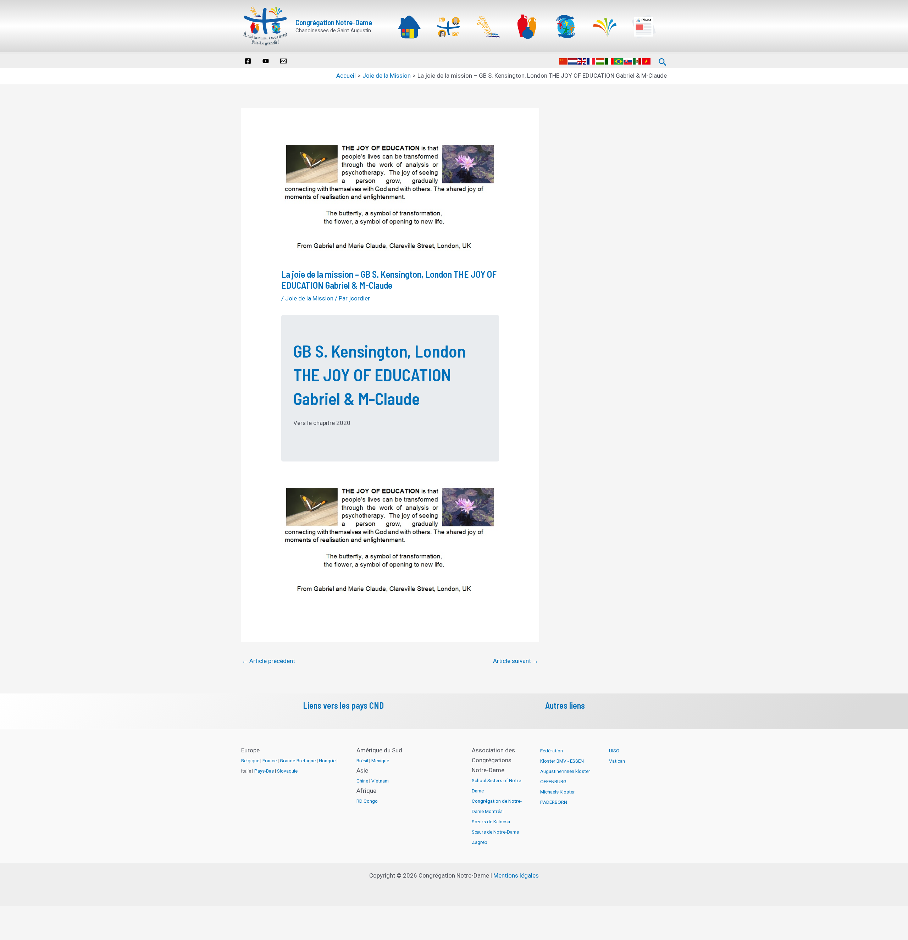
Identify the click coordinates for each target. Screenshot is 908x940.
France (269, 760)
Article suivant (515, 660)
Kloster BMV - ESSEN (562, 761)
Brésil (362, 760)
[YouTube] (265, 61)
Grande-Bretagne (298, 760)
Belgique (250, 760)
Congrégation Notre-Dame (333, 22)
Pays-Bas (264, 771)
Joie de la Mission (309, 298)
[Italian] (609, 60)
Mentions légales (516, 875)
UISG (614, 750)
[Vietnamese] (646, 60)
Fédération (551, 750)
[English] (582, 60)
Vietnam (380, 781)
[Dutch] (572, 60)
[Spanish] (637, 60)
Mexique (380, 760)
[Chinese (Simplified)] (563, 60)
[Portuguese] (619, 60)
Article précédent (268, 660)
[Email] (283, 61)
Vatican (617, 761)
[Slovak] (628, 60)
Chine (362, 781)
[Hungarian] (600, 60)
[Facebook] (248, 61)
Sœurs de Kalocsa (491, 821)
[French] (591, 60)
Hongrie (327, 760)
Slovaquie (287, 771)
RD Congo (367, 801)
